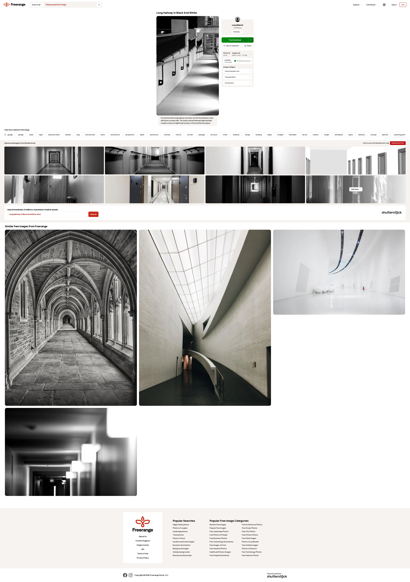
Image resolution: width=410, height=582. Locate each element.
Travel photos (178, 535)
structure (169, 135)
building (214, 135)
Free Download (235, 40)
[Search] (99, 4)
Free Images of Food (218, 545)
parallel (368, 135)
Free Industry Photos (250, 555)
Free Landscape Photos (219, 531)
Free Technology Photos (252, 552)
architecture (70, 135)
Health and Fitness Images (220, 552)
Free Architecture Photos (252, 524)
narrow (260, 135)
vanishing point (354, 135)
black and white (9, 135)
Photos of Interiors (249, 548)
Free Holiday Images (250, 545)
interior (134, 135)
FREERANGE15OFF (397, 143)
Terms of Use (142, 553)
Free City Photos (248, 531)
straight (236, 135)
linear (180, 135)
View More (354, 189)
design (202, 135)
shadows (191, 135)
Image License (143, 545)
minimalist (248, 135)
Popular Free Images (218, 528)
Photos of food (179, 538)
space (306, 135)
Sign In (394, 5)
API (142, 549)
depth (97, 135)
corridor (145, 135)
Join (403, 5)
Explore (356, 5)
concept (329, 135)
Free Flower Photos (249, 528)
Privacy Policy (143, 558)
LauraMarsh (237, 25)
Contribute (370, 5)
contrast (122, 135)
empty (225, 135)
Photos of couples (180, 528)
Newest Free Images (218, 524)
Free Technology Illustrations (221, 542)
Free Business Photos (218, 538)
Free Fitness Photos (250, 535)
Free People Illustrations (219, 555)
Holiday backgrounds (181, 552)
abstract (340, 135)
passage (157, 135)
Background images (181, 548)
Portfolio (236, 32)
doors (58, 135)
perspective (85, 135)
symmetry (380, 135)
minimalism (294, 135)
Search (93, 214)
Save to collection (232, 46)
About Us (143, 536)
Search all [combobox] (36, 5)
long (33, 135)
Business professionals (182, 555)
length (281, 135)
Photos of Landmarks (250, 542)
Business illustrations (181, 545)
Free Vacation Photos (218, 548)
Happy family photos (181, 524)
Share (249, 46)
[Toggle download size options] (251, 40)
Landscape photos (180, 531)
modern (271, 135)
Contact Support (142, 541)
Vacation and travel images (183, 542)
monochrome (45, 135)
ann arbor (393, 135)
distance (317, 135)
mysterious (109, 135)
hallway (23, 135)
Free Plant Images (249, 538)
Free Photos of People (218, 535)
